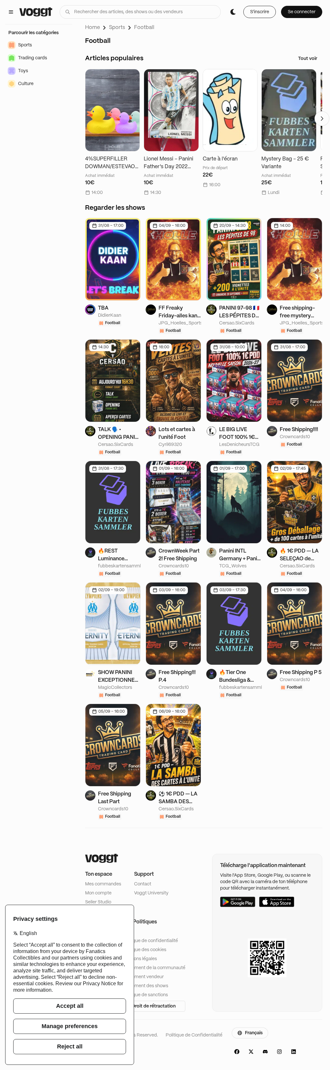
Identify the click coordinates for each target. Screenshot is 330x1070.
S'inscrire (259, 12)
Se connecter (301, 12)
